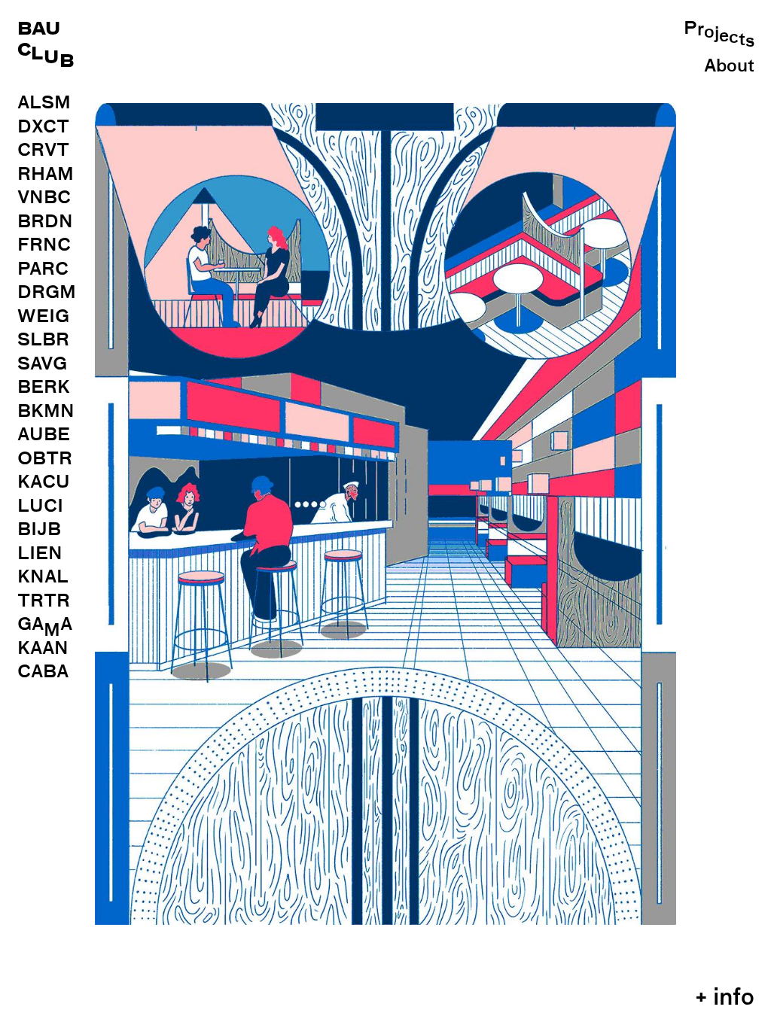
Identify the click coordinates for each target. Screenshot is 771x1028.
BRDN (45, 221)
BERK (43, 386)
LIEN (39, 553)
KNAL (43, 576)
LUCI (40, 505)
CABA (43, 671)
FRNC (44, 244)
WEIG (43, 316)
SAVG (42, 363)
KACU (43, 481)
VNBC (44, 197)
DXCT (43, 126)
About (729, 65)
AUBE (43, 434)
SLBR (43, 339)
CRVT (43, 149)
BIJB (39, 529)
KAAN (43, 647)
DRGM (46, 291)
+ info (724, 996)
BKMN (46, 410)
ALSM (44, 102)
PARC (43, 268)
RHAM (45, 173)
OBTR (44, 458)
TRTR (43, 600)
